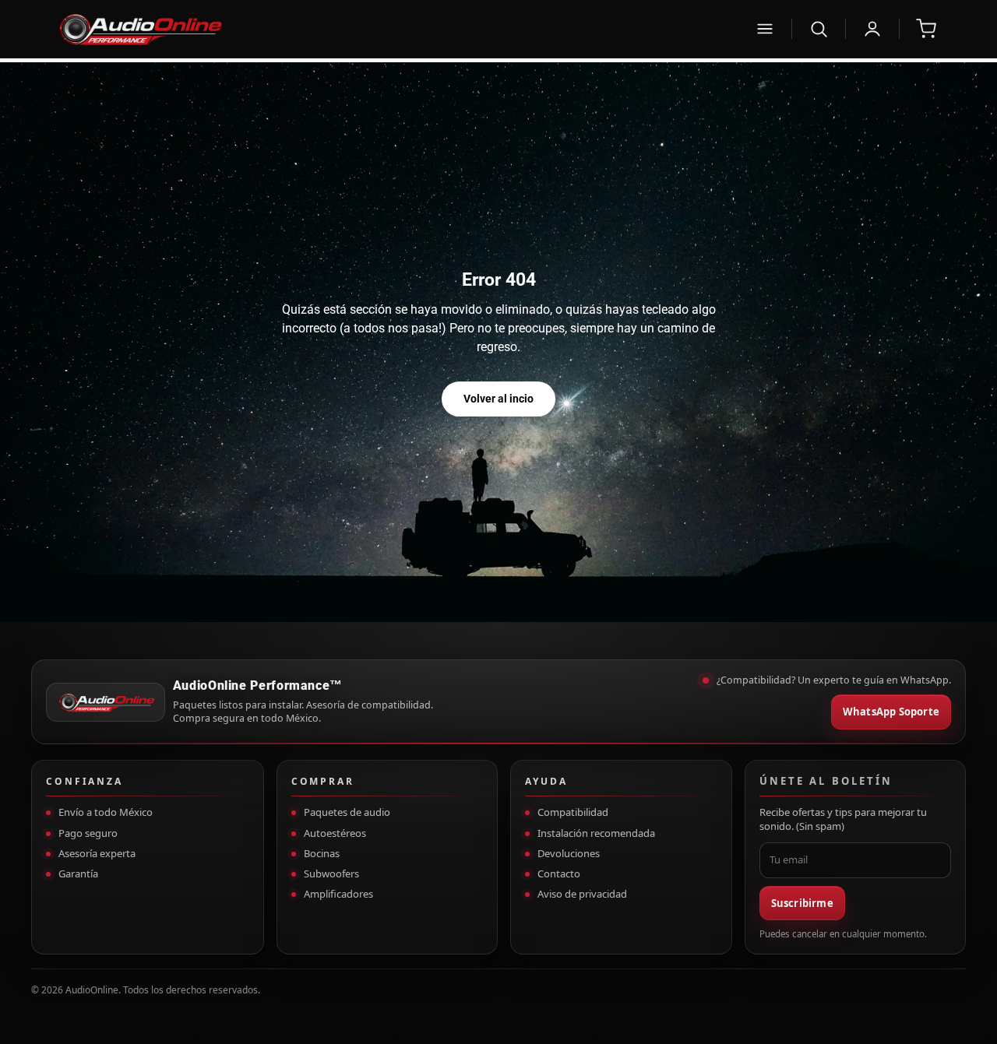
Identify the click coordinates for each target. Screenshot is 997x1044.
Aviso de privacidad (582, 894)
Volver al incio (498, 398)
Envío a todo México (105, 812)
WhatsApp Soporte (891, 712)
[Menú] (765, 29)
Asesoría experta (97, 853)
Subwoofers (331, 873)
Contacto (558, 873)
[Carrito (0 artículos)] (926, 29)
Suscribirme (802, 903)
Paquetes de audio (347, 812)
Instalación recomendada (596, 833)
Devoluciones (568, 853)
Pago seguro (88, 833)
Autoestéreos (335, 833)
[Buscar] (818, 29)
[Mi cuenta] (872, 29)
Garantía (78, 873)
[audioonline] (396, 29)
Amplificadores (338, 894)
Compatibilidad (572, 812)
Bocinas (322, 853)
